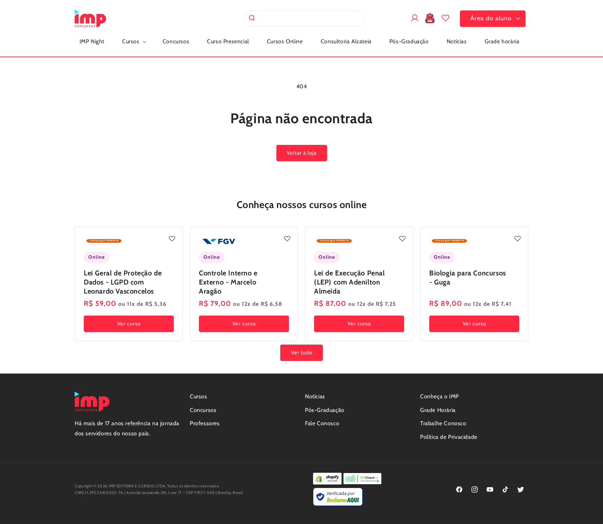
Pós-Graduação (324, 410)
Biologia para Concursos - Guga (467, 277)
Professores (205, 423)
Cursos (198, 396)
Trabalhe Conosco (443, 423)
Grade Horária (438, 410)
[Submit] (251, 18)
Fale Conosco (322, 423)
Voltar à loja (302, 153)
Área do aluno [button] (491, 18)
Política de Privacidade (448, 437)
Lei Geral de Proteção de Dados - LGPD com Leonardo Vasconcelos (123, 282)
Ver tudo (301, 352)
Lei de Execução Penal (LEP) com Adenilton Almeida (349, 282)
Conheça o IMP (439, 396)
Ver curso (129, 323)
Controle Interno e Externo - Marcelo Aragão (228, 282)
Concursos (203, 410)
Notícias (315, 396)
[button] (133, 42)
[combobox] (304, 18)
